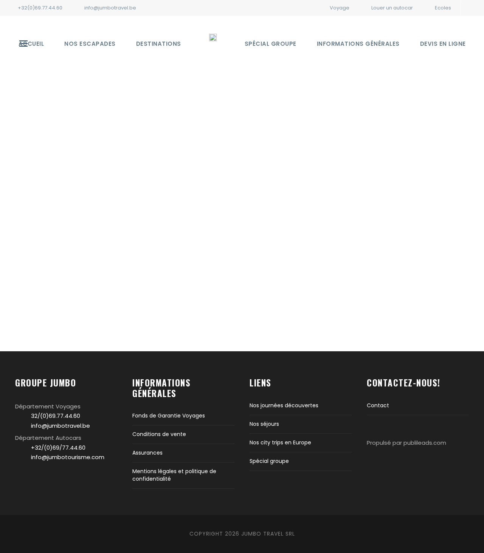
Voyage (339, 7)
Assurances (147, 452)
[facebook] (474, 7)
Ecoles (443, 7)
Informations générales (358, 44)
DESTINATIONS (158, 44)
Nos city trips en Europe (280, 442)
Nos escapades (90, 44)
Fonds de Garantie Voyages (168, 415)
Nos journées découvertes (284, 405)
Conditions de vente (159, 434)
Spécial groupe (270, 44)
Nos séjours (264, 424)
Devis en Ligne (443, 44)
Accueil (31, 44)
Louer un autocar (392, 7)
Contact (378, 405)
